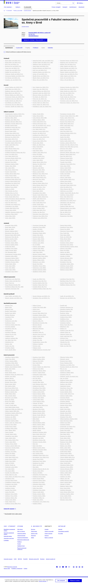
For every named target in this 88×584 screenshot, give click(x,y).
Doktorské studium (8, 536)
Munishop (42, 559)
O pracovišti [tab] (19, 47)
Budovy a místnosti (49, 537)
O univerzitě (36, 526)
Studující (64, 7)
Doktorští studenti (9, 509)
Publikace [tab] (35, 47)
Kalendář (60, 529)
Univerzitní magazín (8, 559)
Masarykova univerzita (12, 566)
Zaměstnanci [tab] (9, 47)
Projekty (19, 543)
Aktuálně (61, 526)
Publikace (19, 541)
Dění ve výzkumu (21, 531)
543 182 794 (32, 34)
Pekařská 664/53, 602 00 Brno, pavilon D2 (39, 32)
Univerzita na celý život (9, 538)
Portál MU (25, 559)
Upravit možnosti (42, 581)
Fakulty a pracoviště (49, 531)
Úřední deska (34, 531)
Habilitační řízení (21, 545)
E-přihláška (6, 540)
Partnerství (33, 535)
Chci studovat (9, 526)
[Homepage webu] (11, 2)
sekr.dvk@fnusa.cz (33, 35)
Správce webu (7, 568)
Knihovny (47, 535)
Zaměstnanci (72, 7)
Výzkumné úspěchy (21, 533)
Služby (32, 537)
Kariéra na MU (34, 533)
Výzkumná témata (21, 535)
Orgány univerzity (48, 533)
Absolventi (81, 7)
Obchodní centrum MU (34, 559)
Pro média (60, 533)
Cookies (25, 568)
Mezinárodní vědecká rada (23, 539)
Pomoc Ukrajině (56, 7)
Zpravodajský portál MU (63, 531)
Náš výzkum (20, 529)
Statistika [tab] (50, 47)
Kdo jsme (33, 529)
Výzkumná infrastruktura (22, 537)
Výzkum (20, 526)
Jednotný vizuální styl (50, 559)
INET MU (20, 559)
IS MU (15, 559)
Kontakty (46, 529)
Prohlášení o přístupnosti (16, 568)
